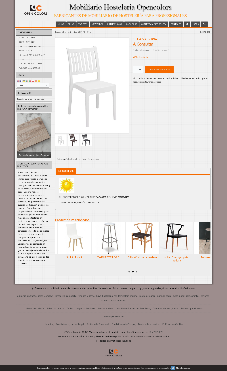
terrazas (205, 295)
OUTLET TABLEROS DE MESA (153, 24)
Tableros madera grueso (30, 64)
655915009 (156, 332)
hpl (115, 295)
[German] (24, 81)
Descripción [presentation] (67, 171)
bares (40, 295)
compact (48, 295)
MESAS (61, 24)
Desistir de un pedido (149, 324)
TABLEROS (82, 24)
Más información (183, 368)
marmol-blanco (147, 295)
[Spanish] (36, 81)
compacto (60, 295)
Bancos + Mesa (25, 51)
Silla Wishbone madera (142, 257)
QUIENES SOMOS (114, 24)
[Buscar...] (204, 24)
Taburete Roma (210, 257)
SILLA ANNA (74, 257)
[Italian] (27, 81)
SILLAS (71, 24)
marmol (134, 295)
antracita (32, 295)
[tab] (66, 171)
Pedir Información (159, 69)
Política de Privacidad (98, 324)
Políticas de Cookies (172, 324)
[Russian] (33, 81)
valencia (105, 300)
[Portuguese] (30, 81)
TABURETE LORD (108, 257)
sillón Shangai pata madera (176, 259)
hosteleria (107, 295)
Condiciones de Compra (123, 324)
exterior (91, 295)
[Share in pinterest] (208, 32)
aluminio (21, 295)
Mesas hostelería (27, 38)
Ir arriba (49, 324)
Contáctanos (62, 324)
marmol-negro (164, 295)
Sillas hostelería (27, 42)
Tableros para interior (29, 68)
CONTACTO (176, 24)
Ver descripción (141, 57)
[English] (18, 81)
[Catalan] (39, 81)
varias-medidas (118, 300)
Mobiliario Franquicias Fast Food (32, 57)
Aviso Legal (78, 324)
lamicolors (123, 295)
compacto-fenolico (76, 295)
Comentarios (93, 159)
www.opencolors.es (114, 316)
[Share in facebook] (201, 32)
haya (98, 295)
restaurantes (193, 295)
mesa (175, 295)
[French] (21, 81)
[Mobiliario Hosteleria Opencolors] (113, 10)
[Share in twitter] (205, 32)
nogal (182, 295)
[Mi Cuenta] (187, 24)
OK (173, 368)
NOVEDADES (97, 24)
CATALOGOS (131, 24)
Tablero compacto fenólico (31, 46)
